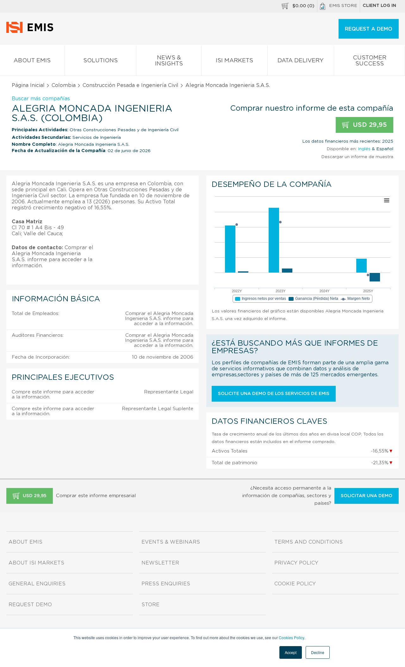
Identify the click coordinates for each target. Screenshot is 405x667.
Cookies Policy (291, 637)
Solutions (100, 61)
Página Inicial (28, 85)
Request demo (30, 604)
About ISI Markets (36, 562)
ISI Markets (234, 61)
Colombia (64, 85)
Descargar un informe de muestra (357, 157)
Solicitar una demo (366, 496)
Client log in (379, 5)
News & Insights (169, 61)
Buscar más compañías (41, 98)
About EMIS (32, 61)
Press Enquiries (165, 583)
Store (150, 604)
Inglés (364, 149)
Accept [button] (290, 652)
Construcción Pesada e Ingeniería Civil (130, 85)
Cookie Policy (295, 583)
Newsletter (160, 562)
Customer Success (369, 61)
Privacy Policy (296, 562)
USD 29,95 (369, 125)
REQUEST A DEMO (368, 29)
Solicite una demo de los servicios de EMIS (273, 394)
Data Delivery (300, 61)
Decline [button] (317, 652)
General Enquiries (37, 583)
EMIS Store (343, 5)
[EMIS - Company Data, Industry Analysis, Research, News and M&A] (31, 31)
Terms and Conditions (308, 542)
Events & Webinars (170, 542)
